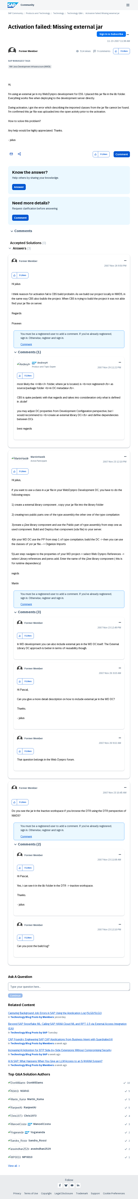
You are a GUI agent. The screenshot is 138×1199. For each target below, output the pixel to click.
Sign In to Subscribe (111, 34)
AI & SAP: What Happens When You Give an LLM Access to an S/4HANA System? (55, 1061)
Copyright (46, 1193)
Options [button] (127, 34)
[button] (115, 51)
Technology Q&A (74, 13)
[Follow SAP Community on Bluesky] (66, 1185)
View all (12, 1165)
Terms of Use (31, 1193)
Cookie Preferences (114, 1193)
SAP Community (15, 13)
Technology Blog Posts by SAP (28, 1032)
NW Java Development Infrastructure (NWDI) (29, 66)
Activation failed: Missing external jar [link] (102, 13)
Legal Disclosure (64, 1193)
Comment (121, 154)
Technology (58, 13)
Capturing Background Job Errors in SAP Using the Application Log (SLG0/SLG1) (55, 1013)
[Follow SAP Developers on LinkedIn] (78, 1185)
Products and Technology (38, 13)
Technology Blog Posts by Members (32, 1017)
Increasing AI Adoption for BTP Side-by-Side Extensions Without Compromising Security (59, 1050)
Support (95, 1193)
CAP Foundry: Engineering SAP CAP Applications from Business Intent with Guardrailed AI (60, 1039)
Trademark (82, 1193)
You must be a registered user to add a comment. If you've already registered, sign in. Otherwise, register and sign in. (66, 335)
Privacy (17, 1193)
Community (27, 5)
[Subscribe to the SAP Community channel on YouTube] (72, 1185)
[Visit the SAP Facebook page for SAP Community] (60, 1185)
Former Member (28, 51)
